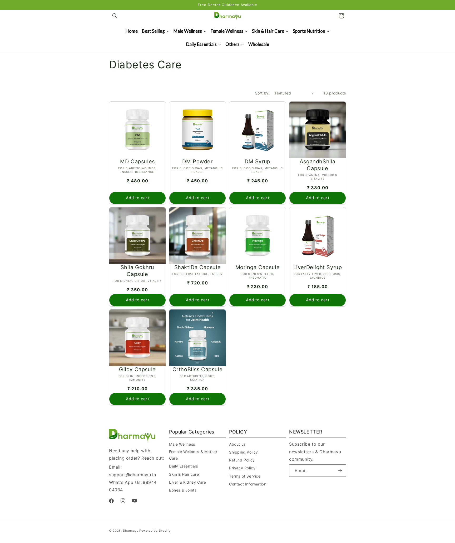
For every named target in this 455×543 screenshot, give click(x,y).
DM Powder (197, 161)
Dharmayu (131, 530)
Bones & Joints (182, 490)
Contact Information (247, 484)
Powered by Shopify (155, 530)
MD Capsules (137, 161)
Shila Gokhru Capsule (137, 270)
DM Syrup (257, 161)
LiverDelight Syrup (317, 267)
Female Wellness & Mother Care (193, 454)
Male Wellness (182, 444)
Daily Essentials (183, 466)
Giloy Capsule (137, 369)
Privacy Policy (242, 468)
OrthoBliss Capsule (197, 369)
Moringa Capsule (257, 267)
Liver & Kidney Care (187, 482)
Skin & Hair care (184, 474)
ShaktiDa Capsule (197, 267)
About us (237, 444)
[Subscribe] (340, 470)
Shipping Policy (243, 452)
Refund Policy (242, 460)
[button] (115, 16)
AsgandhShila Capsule (317, 165)
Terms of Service (245, 476)
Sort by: (262, 93)
